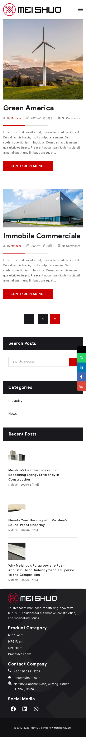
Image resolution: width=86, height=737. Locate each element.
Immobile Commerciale (42, 235)
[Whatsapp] (36, 709)
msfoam (16, 118)
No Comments (71, 118)
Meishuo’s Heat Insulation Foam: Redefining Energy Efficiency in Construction (34, 474)
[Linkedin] (24, 709)
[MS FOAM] (32, 9)
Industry (15, 400)
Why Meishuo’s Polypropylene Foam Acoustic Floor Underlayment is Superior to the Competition (41, 570)
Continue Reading (27, 166)
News (12, 413)
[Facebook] (13, 709)
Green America (28, 108)
